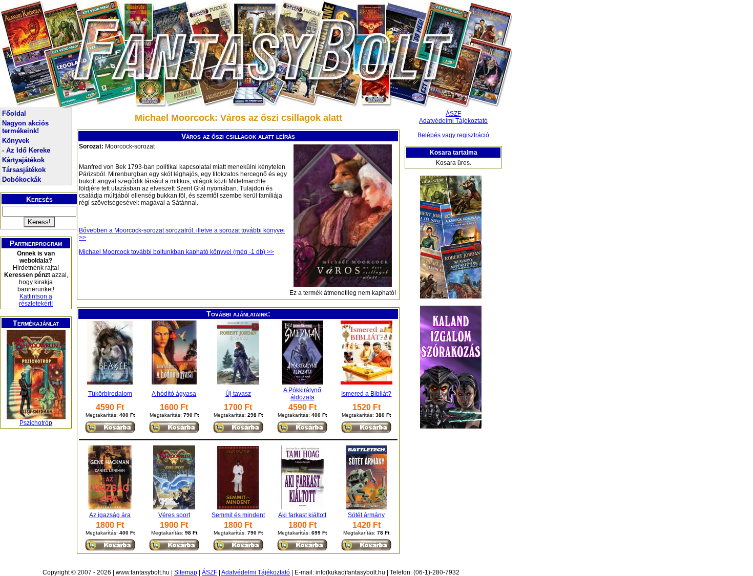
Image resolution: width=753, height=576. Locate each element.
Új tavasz (238, 393)
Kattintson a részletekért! (36, 300)
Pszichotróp (35, 422)
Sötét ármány (366, 515)
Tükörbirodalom (110, 393)
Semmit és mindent (238, 515)
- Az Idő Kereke (26, 150)
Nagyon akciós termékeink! (25, 127)
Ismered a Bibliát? (366, 393)
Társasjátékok (24, 170)
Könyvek (15, 140)
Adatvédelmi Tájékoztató (453, 120)
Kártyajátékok (23, 160)
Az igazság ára (110, 515)
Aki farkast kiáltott (302, 515)
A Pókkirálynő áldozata (302, 394)
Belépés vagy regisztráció (453, 135)
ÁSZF (453, 113)
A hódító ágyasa (174, 393)
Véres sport (174, 515)
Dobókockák (21, 179)
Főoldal (14, 113)
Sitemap (185, 572)
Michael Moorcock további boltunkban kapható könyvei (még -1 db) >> (176, 251)
